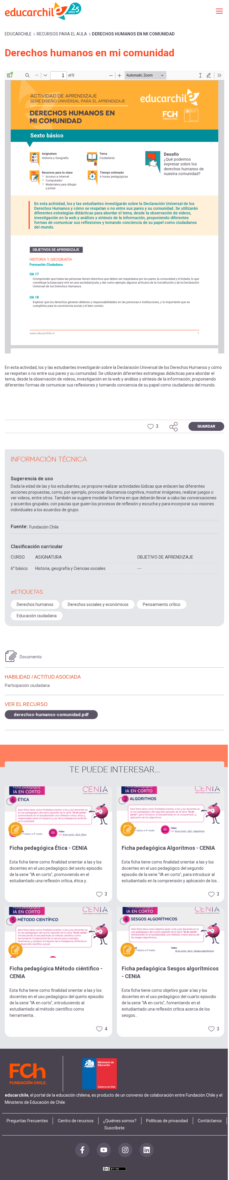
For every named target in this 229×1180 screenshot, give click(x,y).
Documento (31, 656)
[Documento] (11, 656)
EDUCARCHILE (18, 34)
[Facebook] (82, 1150)
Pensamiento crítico (161, 604)
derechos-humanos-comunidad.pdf (51, 714)
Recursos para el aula (62, 34)
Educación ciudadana (37, 615)
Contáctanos (210, 1120)
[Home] (43, 11)
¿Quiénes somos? (120, 1120)
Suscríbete (114, 1128)
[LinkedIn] (147, 1150)
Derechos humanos (35, 604)
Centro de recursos (76, 1120)
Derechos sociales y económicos (98, 604)
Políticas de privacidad (167, 1120)
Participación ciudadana (27, 685)
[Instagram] (125, 1150)
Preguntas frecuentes (27, 1120)
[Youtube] (104, 1150)
